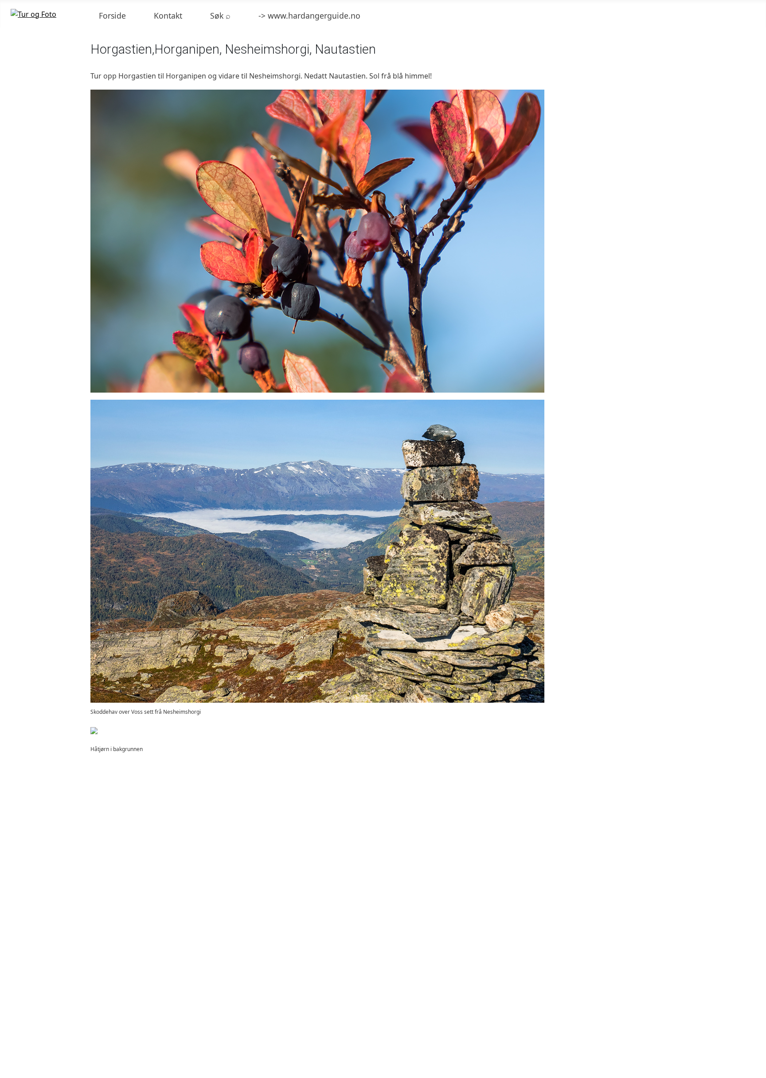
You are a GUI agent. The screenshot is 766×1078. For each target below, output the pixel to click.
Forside (112, 15)
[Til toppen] (755, 1067)
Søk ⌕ (220, 15)
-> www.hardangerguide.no (309, 15)
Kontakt (168, 15)
